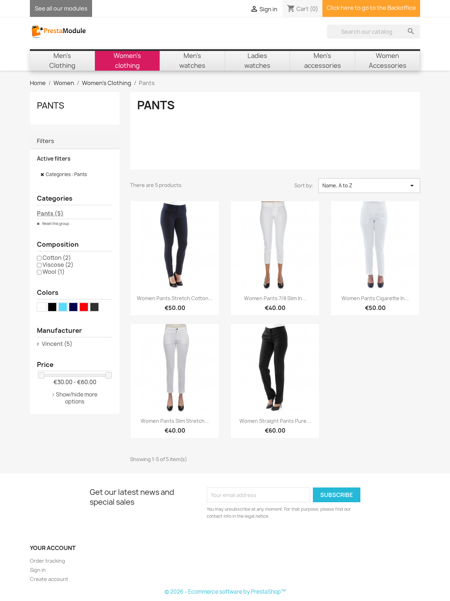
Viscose (58, 265)
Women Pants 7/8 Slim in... (275, 298)
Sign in (38, 570)
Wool (54, 272)
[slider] (41, 375)
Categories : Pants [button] (66, 174)
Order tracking (47, 560)
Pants (50, 105)
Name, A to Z (369, 185)
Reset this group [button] (55, 223)
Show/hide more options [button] (76, 398)
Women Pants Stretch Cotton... (175, 298)
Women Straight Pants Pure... (275, 421)
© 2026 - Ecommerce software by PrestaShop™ (225, 591)
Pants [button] (50, 213)
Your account (53, 548)
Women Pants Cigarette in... (375, 298)
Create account (49, 579)
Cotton (57, 257)
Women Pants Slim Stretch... (175, 421)
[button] (75, 141)
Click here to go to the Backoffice (371, 8)
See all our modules (61, 8)
